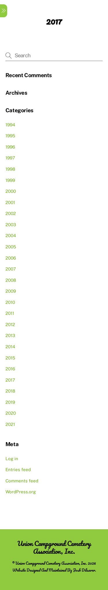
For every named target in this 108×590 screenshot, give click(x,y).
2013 (10, 335)
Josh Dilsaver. (84, 570)
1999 (10, 180)
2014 (10, 346)
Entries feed (18, 469)
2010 (10, 302)
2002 (10, 213)
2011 (9, 313)
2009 (10, 291)
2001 (10, 202)
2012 (10, 324)
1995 (10, 135)
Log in (11, 458)
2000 (10, 191)
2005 (10, 246)
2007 (10, 269)
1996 (10, 146)
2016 (10, 368)
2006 (10, 258)
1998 (10, 169)
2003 (10, 224)
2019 (10, 402)
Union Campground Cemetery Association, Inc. (51, 563)
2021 (10, 424)
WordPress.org (20, 491)
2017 (10, 380)
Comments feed (21, 480)
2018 (10, 391)
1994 (10, 124)
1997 (10, 157)
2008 (10, 280)
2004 (10, 235)
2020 (10, 413)
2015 (10, 357)
